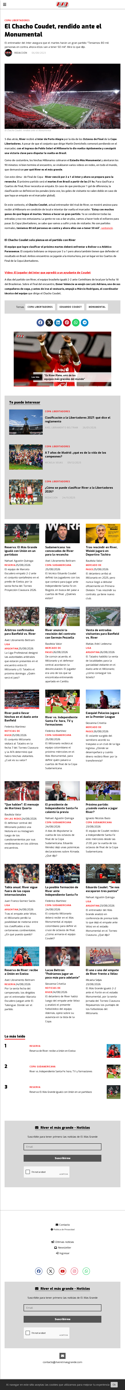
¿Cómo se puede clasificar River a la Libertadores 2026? (79, 489)
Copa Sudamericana (58, 565)
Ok (114, 1384)
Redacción (20, 52)
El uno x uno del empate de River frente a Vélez (102, 972)
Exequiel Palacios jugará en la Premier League (102, 715)
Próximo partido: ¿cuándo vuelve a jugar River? (102, 808)
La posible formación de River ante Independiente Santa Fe (61, 891)
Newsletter (64, 1247)
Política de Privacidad (64, 1229)
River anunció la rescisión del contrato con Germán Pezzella (60, 633)
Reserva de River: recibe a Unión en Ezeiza (21, 972)
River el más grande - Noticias (65, 1127)
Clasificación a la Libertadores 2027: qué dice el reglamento (77, 419)
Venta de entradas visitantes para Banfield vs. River (102, 633)
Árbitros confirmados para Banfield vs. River (20, 632)
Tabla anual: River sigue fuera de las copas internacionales (21, 891)
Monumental (97, 307)
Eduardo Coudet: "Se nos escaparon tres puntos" (102, 889)
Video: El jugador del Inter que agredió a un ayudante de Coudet (48, 272)
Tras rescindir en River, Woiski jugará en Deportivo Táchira (102, 551)
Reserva (10, 565)
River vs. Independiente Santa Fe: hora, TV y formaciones (61, 721)
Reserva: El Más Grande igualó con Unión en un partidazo (21, 551)
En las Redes (13, 818)
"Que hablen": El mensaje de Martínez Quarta (22, 806)
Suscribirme (62, 1158)
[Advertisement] (62, 1110)
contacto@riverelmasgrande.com (62, 1362)
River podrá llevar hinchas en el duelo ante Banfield (21, 716)
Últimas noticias (64, 1242)
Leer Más (35, 378)
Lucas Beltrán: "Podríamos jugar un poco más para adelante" (62, 973)
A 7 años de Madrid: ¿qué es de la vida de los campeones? (75, 454)
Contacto (64, 1225)
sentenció (107, 228)
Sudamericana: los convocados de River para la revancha (59, 551)
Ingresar (64, 1253)
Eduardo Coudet (71, 307)
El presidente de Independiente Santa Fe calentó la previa (61, 808)
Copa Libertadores (17, 20)
